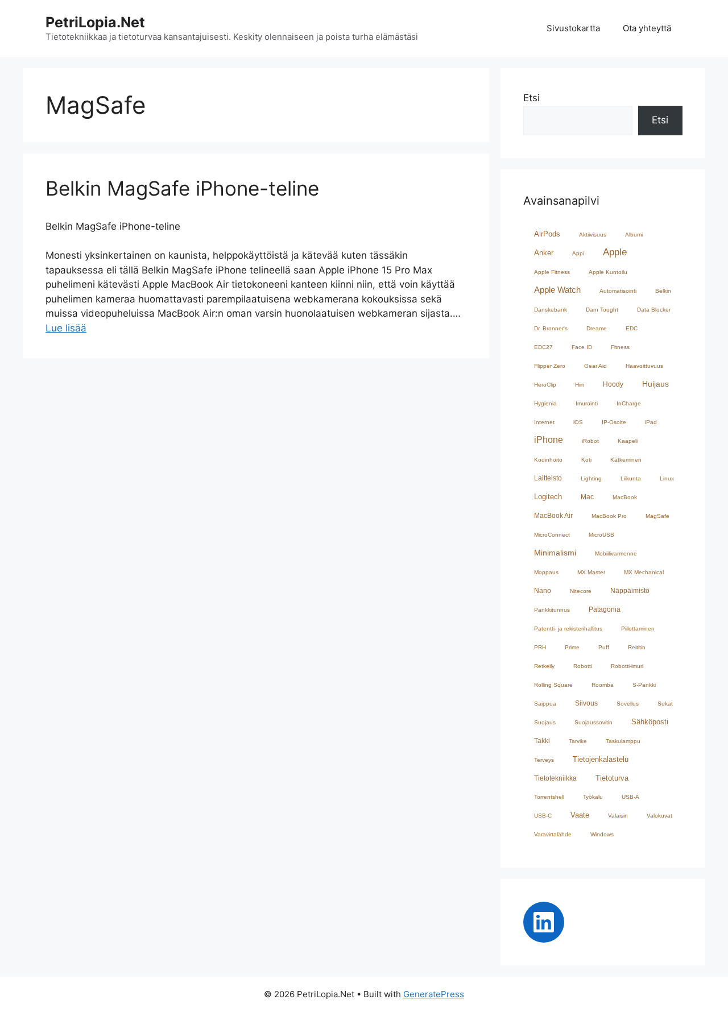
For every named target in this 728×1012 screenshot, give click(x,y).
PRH (540, 647)
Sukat (665, 703)
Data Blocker (654, 309)
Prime (572, 647)
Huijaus (655, 384)
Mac (587, 496)
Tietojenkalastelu (600, 759)
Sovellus (628, 703)
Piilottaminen (638, 628)
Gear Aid (595, 366)
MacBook (625, 497)
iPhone (548, 439)
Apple (615, 252)
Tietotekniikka (555, 778)
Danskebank (550, 309)
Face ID (582, 347)
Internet (544, 422)
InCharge (629, 403)
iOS (578, 422)
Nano (542, 590)
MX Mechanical (644, 572)
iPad (651, 422)
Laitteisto (548, 478)
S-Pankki (644, 685)
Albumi (634, 234)
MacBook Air (553, 515)
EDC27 (543, 347)
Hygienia (545, 403)
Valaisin (618, 815)
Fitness (620, 347)
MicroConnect (552, 535)
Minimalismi (555, 553)
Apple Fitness (552, 272)
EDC (632, 328)
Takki (542, 740)
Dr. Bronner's (551, 328)
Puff (603, 647)
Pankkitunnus (552, 610)
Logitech (548, 496)
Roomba (603, 685)
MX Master (591, 572)
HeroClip (545, 384)
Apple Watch (557, 290)
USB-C (543, 815)
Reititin (637, 647)
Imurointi (587, 403)
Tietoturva (611, 778)
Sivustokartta (573, 28)
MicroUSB (601, 535)
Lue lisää (66, 328)
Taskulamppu (623, 741)
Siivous (586, 703)
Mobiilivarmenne (616, 553)
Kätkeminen (626, 460)
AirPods (547, 234)
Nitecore (581, 591)
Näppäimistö (630, 590)
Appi (578, 253)
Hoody (613, 384)
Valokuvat (659, 815)
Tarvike (578, 741)
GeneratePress (433, 994)
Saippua (545, 703)
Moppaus (546, 572)
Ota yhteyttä (647, 28)
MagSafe (657, 516)
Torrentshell (549, 797)
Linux (667, 478)
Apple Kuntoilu (608, 272)
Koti (586, 460)
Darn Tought (602, 309)
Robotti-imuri (627, 666)
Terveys (544, 760)
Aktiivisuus (592, 234)
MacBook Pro (609, 516)
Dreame (596, 328)
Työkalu (593, 797)
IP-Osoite (614, 422)
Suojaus (545, 722)
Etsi (531, 97)
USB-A (630, 797)
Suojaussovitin (593, 722)
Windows (602, 834)
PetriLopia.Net (95, 22)
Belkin (663, 291)
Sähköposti (649, 721)
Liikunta (631, 478)
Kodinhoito (548, 460)
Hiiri (579, 384)
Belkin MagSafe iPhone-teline (182, 188)
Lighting (591, 478)
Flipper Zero (549, 366)
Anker (543, 252)
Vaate (579, 815)
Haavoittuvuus (644, 366)
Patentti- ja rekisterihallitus (568, 628)
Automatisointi (617, 291)
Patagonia (605, 609)
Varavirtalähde (553, 834)
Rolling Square (553, 685)
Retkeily (544, 666)
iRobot (590, 441)
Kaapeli (628, 441)
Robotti (582, 666)
